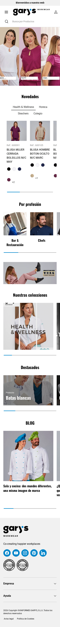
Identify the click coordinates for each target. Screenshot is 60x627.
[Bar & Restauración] (15, 223)
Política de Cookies (25, 619)
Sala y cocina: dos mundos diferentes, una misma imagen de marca (27, 488)
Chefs (41, 240)
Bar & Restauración (15, 242)
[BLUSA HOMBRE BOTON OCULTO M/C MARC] (40, 131)
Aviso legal (8, 619)
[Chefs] (41, 223)
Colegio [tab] (38, 113)
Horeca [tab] (43, 107)
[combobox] (30, 21)
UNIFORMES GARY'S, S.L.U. (31, 610)
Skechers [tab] (23, 113)
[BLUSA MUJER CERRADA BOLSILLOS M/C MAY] (17, 131)
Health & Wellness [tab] (23, 107)
